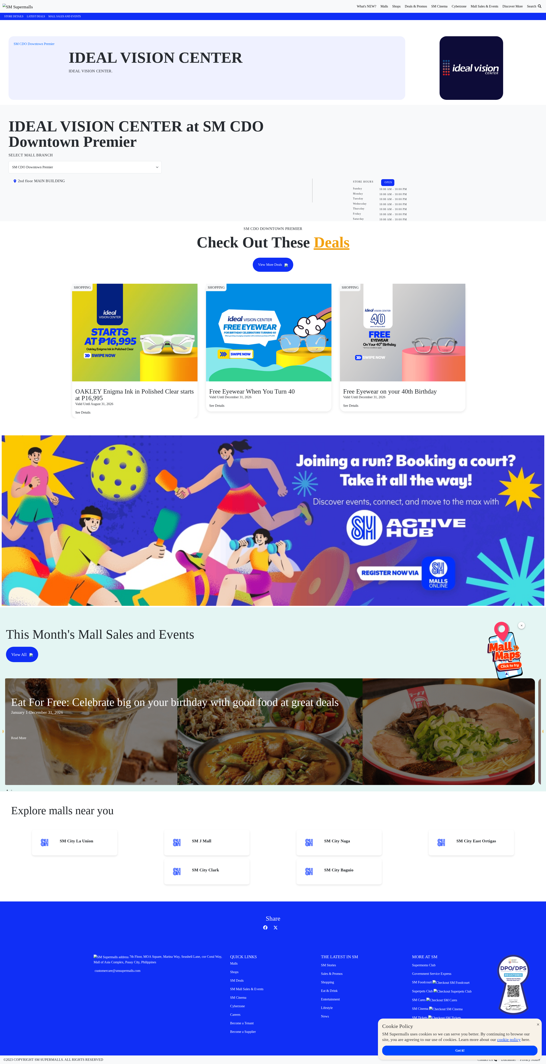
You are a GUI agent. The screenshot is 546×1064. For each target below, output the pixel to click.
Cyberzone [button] (459, 6)
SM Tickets (420, 1017)
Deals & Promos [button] (416, 6)
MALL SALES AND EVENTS (64, 16)
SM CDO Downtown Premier (34, 44)
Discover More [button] (512, 6)
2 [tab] (11, 790)
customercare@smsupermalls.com (117, 970)
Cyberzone (237, 1006)
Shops (234, 972)
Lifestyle (327, 1008)
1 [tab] (7, 790)
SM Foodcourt (422, 982)
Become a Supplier (243, 1031)
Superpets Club (423, 991)
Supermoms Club (424, 965)
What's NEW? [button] (366, 6)
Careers (235, 1014)
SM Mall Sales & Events (246, 989)
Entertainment (330, 999)
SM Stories (328, 965)
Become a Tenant (242, 1023)
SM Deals (237, 980)
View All (19, 654)
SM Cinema (238, 997)
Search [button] (532, 6)
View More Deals (270, 264)
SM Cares (419, 1000)
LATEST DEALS (36, 16)
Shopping (327, 982)
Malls (234, 963)
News (325, 1016)
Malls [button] (384, 6)
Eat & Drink (329, 991)
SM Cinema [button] (439, 6)
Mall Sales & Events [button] (484, 6)
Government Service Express (431, 973)
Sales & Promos (332, 973)
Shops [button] (396, 6)
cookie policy (509, 1039)
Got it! (460, 1050)
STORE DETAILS (13, 16)
